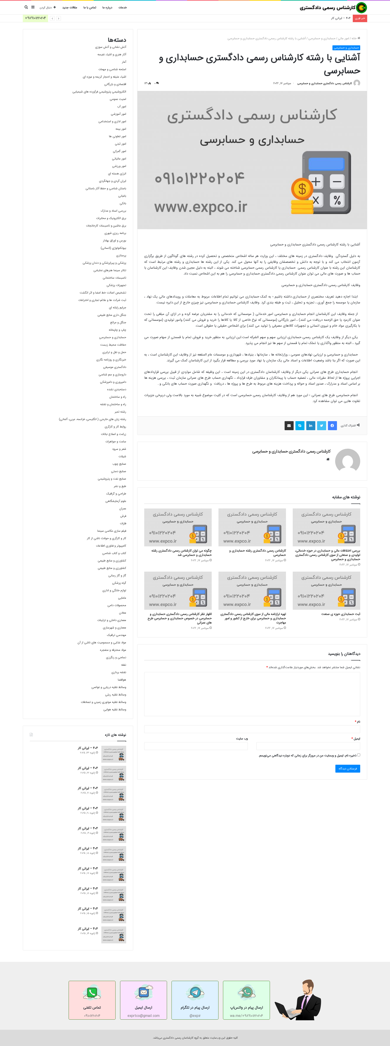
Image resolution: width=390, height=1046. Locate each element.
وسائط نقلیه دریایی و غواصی (108, 687)
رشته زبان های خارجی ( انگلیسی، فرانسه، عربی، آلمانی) (92, 419)
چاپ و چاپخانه (117, 330)
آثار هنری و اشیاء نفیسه (112, 54)
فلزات (123, 523)
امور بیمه (121, 129)
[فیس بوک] (332, 425)
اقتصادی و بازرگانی (115, 84)
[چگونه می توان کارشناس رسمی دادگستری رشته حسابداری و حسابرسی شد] (178, 527)
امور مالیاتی (119, 158)
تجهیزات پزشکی (116, 285)
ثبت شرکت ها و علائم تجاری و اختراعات (102, 300)
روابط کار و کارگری (115, 426)
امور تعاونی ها (117, 136)
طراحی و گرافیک (116, 493)
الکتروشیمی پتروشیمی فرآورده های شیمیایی (99, 91)
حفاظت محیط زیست (113, 344)
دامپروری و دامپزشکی (113, 382)
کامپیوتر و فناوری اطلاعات (111, 545)
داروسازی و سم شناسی (112, 374)
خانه (355, 38)
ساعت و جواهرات (115, 441)
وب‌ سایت (242, 738)
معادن (122, 612)
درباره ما (107, 7)
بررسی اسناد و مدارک (113, 210)
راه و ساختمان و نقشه (113, 404)
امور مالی (343, 38)
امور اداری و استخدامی (112, 121)
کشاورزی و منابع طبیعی (112, 560)
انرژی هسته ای (117, 173)
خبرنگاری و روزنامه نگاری (111, 359)
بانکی (123, 203)
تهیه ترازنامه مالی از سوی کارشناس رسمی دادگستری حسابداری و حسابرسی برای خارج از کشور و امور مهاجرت (253, 618)
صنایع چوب (119, 464)
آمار (124, 62)
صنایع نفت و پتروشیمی (112, 478)
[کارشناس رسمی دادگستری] (333, 7)
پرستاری (121, 255)
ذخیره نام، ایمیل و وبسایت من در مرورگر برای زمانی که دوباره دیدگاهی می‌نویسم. (307, 755)
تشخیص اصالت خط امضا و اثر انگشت (103, 292)
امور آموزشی (118, 114)
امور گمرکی (119, 151)
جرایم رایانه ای (117, 307)
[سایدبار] (33, 7)
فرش (123, 516)
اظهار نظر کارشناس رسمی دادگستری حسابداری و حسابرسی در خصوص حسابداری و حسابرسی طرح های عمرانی (180, 618)
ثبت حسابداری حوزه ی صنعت (340, 614)
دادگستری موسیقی (114, 367)
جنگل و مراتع (118, 322)
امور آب (121, 106)
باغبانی (122, 196)
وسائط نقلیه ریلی (115, 694)
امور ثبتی (120, 143)
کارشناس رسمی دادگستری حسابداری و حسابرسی (324, 83)
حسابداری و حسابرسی (321, 38)
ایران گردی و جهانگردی (112, 181)
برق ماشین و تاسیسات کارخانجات (106, 225)
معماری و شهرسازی (114, 627)
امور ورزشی (119, 166)
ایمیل (355, 738)
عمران (122, 508)
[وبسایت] (328, 459)
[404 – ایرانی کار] (113, 754)
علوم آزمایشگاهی (115, 501)
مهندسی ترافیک (116, 635)
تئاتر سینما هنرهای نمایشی (109, 270)
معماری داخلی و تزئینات (111, 620)
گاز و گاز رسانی (117, 575)
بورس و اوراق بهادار (114, 240)
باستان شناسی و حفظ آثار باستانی (106, 188)
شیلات (122, 456)
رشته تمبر (120, 411)
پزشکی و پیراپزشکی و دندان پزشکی (104, 263)
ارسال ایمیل (143, 1007)
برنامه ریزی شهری (115, 233)
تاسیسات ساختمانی (114, 277)
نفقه (123, 665)
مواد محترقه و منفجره (113, 650)
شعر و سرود (119, 449)
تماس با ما (90, 7)
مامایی (122, 598)
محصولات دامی (116, 605)
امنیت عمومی (118, 99)
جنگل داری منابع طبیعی (112, 315)
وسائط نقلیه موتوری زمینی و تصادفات (103, 702)
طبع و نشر (120, 486)
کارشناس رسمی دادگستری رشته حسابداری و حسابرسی (257, 552)
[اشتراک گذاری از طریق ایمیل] (289, 425)
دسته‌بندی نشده (116, 389)
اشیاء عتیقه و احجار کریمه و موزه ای (104, 76)
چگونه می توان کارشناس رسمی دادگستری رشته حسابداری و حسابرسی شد (181, 552)
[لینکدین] (310, 425)
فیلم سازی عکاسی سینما (111, 531)
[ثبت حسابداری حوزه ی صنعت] (326, 591)
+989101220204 (35, 18)
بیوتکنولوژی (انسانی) (113, 248)
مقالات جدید (69, 7)
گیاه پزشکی (119, 583)
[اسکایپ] (299, 425)
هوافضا (122, 679)
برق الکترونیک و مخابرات (111, 218)
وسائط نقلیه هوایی (114, 709)
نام (357, 721)
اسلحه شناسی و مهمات (112, 69)
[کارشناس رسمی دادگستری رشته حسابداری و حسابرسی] (252, 527)
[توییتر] (321, 425)
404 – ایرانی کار (341, 18)
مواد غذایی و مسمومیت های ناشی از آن (102, 642)
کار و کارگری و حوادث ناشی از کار (106, 538)
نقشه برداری (118, 672)
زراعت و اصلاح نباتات (113, 434)
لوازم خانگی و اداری (114, 590)
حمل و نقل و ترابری (114, 352)
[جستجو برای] (26, 7)
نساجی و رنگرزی (116, 657)
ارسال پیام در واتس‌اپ (246, 1007)
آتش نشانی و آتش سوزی (110, 47)
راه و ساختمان (117, 397)
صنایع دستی (118, 471)
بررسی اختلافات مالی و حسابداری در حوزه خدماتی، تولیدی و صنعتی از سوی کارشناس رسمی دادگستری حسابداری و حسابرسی (327, 555)
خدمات (122, 7)
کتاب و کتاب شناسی (114, 553)
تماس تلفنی (92, 1007)
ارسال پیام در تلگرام (195, 1007)
